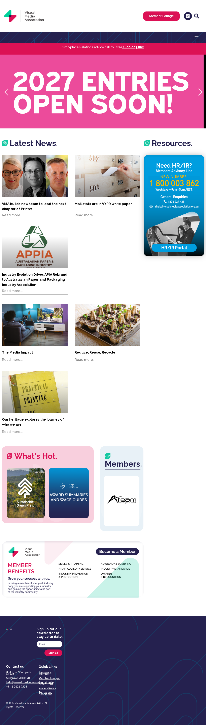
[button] (196, 16)
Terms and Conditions (45, 693)
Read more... (12, 215)
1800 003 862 (133, 47)
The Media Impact (17, 352)
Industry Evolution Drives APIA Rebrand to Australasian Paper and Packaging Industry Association (34, 279)
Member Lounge (49, 678)
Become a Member (45, 673)
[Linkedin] (188, 16)
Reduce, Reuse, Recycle (95, 352)
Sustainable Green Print (46, 683)
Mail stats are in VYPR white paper (103, 204)
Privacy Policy (47, 688)
